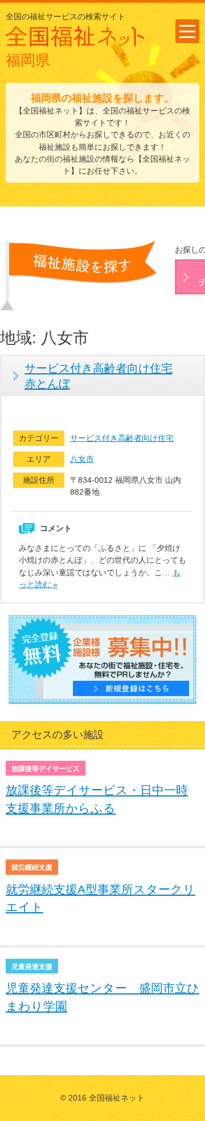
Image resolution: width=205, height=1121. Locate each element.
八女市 (82, 458)
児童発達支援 (31, 967)
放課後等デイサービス (45, 769)
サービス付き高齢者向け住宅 (122, 437)
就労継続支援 (31, 867)
